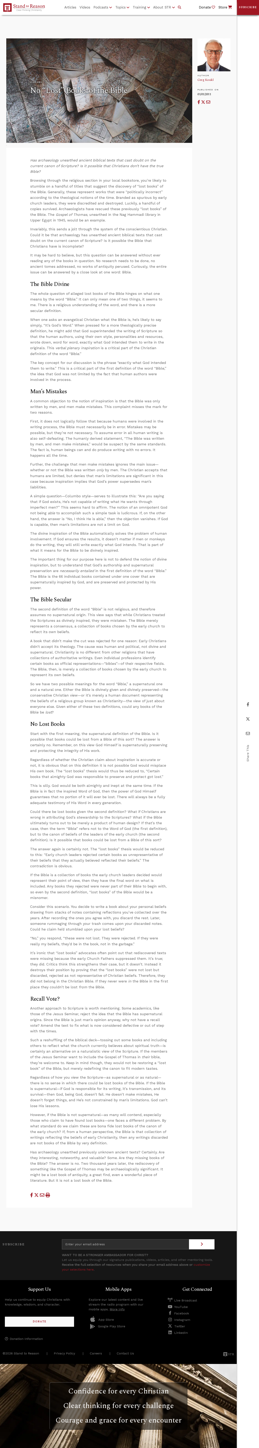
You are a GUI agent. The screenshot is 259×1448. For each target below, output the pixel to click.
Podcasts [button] (100, 7)
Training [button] (139, 7)
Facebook (181, 1313)
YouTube (181, 1307)
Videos (85, 7)
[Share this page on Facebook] (199, 102)
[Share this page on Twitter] (203, 102)
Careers (96, 1353)
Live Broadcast (185, 1300)
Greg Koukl (205, 79)
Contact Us (125, 1353)
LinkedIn (181, 1333)
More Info (117, 1309)
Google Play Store (111, 1326)
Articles (70, 7)
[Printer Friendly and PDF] (48, 1195)
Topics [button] (120, 7)
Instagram (182, 1320)
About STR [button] (162, 7)
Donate (39, 1322)
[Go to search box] (179, 7)
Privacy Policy (64, 1353)
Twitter (179, 1326)
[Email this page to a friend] (208, 102)
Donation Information (26, 1339)
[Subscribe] (201, 1244)
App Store (106, 1320)
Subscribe (248, 7)
